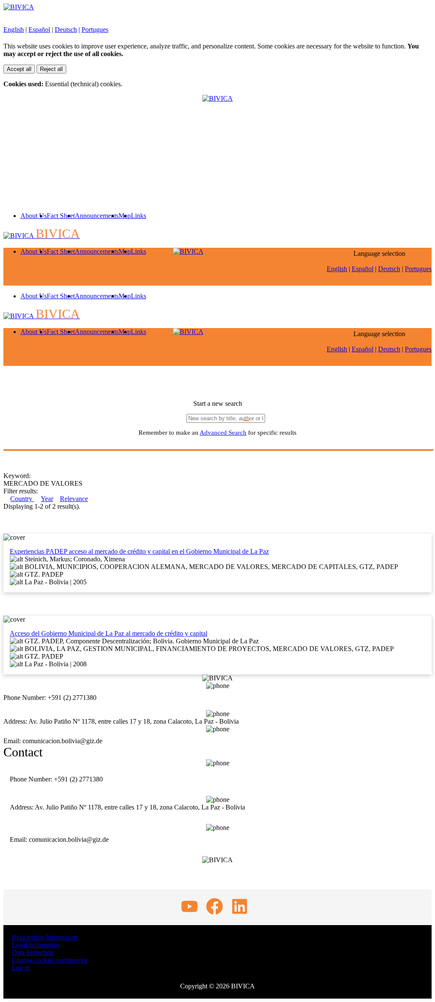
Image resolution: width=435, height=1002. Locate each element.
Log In (21, 967)
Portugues (95, 29)
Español (39, 29)
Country (22, 498)
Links (138, 215)
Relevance (74, 498)
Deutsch (66, 29)
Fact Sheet (61, 215)
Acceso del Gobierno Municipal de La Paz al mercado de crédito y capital (108, 633)
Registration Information (44, 937)
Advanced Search (223, 432)
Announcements (97, 215)
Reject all (51, 69)
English (13, 29)
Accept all (19, 69)
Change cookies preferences (49, 960)
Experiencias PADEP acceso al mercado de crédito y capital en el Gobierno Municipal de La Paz (139, 551)
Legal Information (36, 944)
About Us (33, 215)
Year (47, 498)
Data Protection (33, 952)
